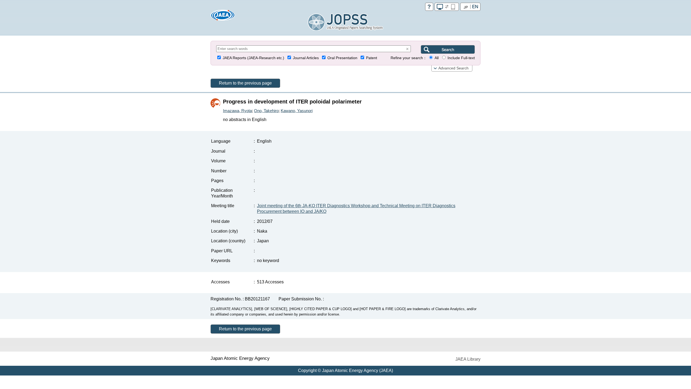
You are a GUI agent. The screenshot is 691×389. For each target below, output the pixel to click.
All (437, 58)
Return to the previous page (245, 83)
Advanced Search (453, 68)
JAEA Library (467, 359)
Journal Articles (306, 58)
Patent (371, 58)
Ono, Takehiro (266, 110)
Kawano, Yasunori (297, 110)
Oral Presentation (342, 58)
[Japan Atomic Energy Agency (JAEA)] (223, 17)
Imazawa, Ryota (237, 110)
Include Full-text (461, 58)
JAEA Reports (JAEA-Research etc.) (253, 58)
